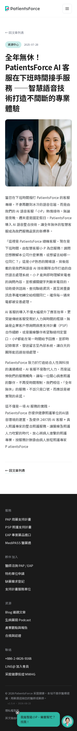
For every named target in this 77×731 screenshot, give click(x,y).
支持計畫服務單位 (18, 589)
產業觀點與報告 (16, 627)
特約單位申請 (14, 573)
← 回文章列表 (14, 32)
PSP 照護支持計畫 (18, 527)
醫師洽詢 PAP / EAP (19, 565)
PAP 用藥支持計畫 (18, 519)
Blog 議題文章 (15, 612)
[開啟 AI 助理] (68, 721)
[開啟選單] (67, 8)
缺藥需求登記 (14, 581)
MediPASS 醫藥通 (18, 542)
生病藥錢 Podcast (18, 620)
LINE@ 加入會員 (17, 666)
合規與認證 (13, 635)
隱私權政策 (12, 710)
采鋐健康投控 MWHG (20, 674)
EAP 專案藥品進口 (18, 534)
